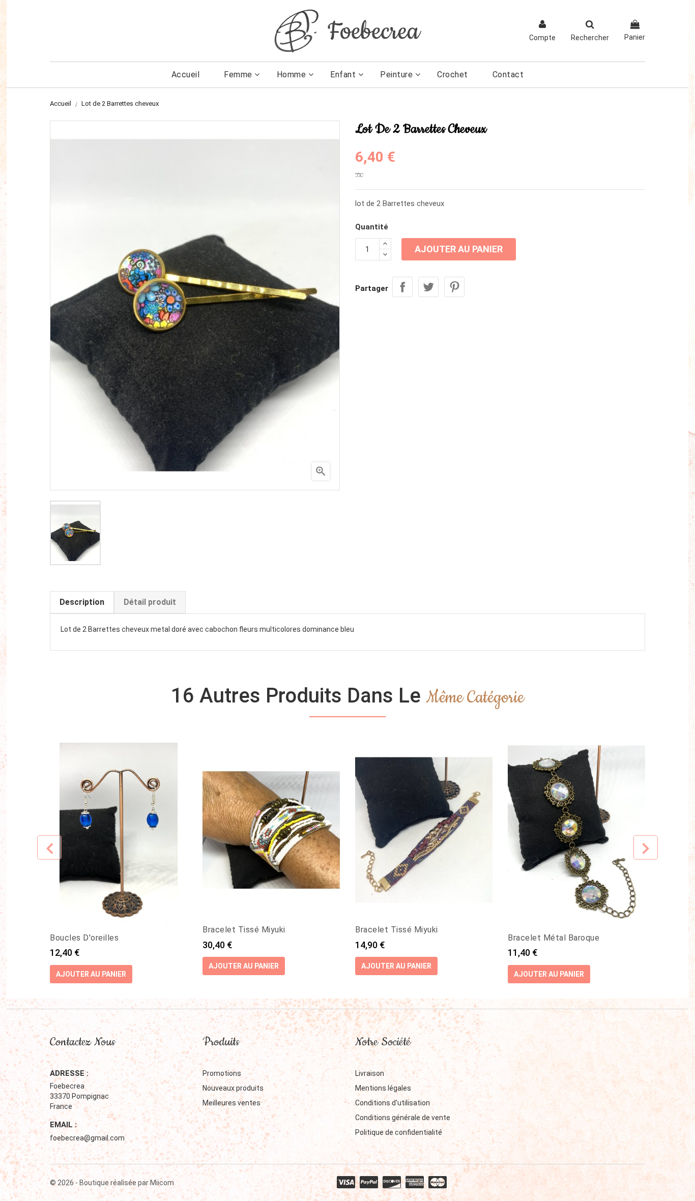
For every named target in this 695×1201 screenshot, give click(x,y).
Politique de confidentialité (398, 1132)
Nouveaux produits (233, 1088)
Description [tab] (82, 602)
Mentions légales (383, 1088)
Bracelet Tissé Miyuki (243, 929)
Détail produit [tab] (150, 602)
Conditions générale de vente (402, 1118)
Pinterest (454, 287)
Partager (402, 287)
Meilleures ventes (231, 1103)
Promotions (221, 1073)
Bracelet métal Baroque (553, 938)
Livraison (369, 1073)
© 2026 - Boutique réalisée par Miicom (112, 1183)
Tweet (428, 287)
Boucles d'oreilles (84, 938)
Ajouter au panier (459, 249)
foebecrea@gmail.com (87, 1138)
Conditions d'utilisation (392, 1103)
